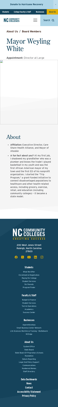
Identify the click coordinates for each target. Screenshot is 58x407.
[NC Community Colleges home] (16, 20)
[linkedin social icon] (35, 257)
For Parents (29, 284)
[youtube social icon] (29, 257)
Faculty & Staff (29, 295)
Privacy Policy (29, 395)
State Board (29, 350)
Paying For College (29, 278)
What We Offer (29, 272)
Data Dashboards (29, 379)
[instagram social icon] (42, 257)
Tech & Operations (29, 306)
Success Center (29, 312)
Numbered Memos (29, 368)
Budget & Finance (29, 300)
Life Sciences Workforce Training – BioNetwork (29, 331)
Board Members (31, 31)
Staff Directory (29, 371)
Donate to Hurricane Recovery (26, 4)
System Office (28, 346)
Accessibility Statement (29, 391)
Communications (29, 365)
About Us (52, 12)
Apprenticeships (29, 325)
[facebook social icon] (16, 257)
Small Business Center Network (29, 328)
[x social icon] (22, 257)
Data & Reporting (29, 359)
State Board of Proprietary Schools (29, 353)
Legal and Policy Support (29, 362)
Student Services (29, 281)
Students (5, 12)
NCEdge (29, 334)
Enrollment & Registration (29, 275)
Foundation (29, 356)
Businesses (40, 12)
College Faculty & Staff (22, 12)
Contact (29, 387)
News (29, 383)
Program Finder (29, 287)
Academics (29, 309)
